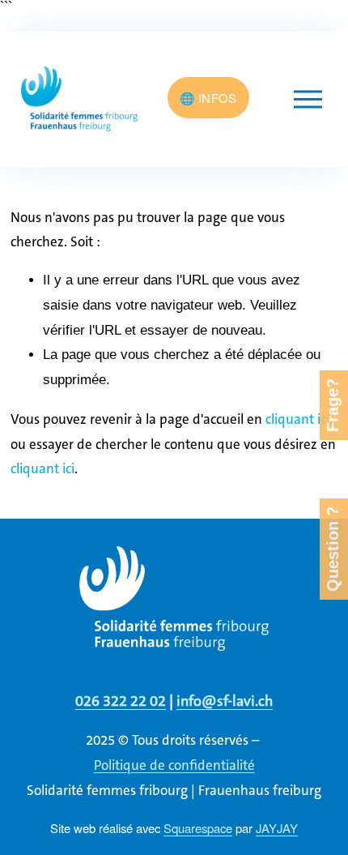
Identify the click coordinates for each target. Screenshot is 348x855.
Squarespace (197, 828)
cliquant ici (297, 419)
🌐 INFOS (208, 97)
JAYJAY (277, 828)
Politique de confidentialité (174, 765)
